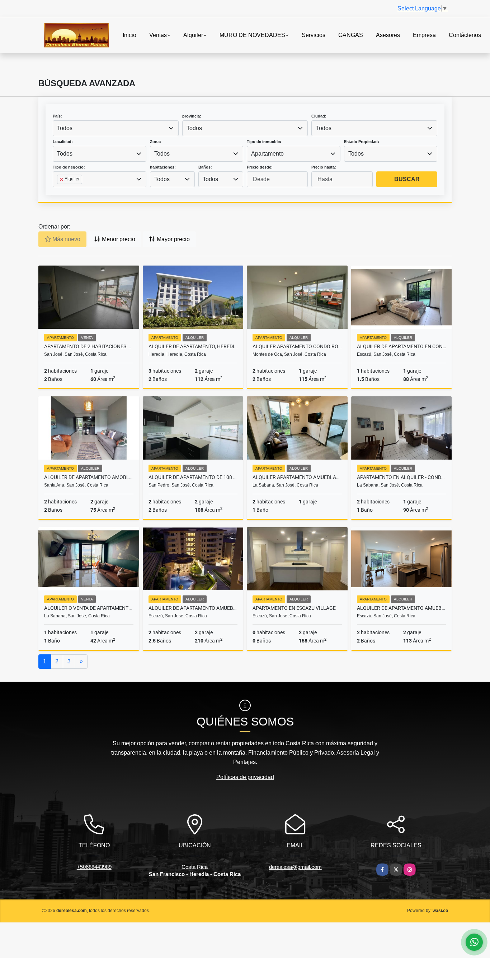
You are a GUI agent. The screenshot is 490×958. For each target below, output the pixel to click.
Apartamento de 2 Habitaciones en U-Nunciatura (88, 346)
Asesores (388, 35)
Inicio (129, 35)
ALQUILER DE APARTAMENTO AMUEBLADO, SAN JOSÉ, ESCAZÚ (193, 608)
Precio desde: (260, 167)
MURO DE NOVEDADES (252, 35)
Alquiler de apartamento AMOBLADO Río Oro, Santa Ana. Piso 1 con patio (88, 477)
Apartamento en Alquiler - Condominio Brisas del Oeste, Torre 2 (401, 477)
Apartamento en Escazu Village (294, 608)
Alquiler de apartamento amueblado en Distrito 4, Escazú (401, 608)
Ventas (158, 35)
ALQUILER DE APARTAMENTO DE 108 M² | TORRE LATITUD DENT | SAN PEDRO (193, 477)
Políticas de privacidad (245, 777)
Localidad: (63, 141)
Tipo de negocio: (69, 167)
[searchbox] (59, 190)
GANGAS (350, 35)
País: (57, 116)
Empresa (424, 35)
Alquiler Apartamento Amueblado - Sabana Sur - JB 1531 (297, 477)
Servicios (313, 35)
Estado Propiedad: (361, 141)
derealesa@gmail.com (295, 867)
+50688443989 (94, 867)
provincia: (191, 116)
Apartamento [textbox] (267, 154)
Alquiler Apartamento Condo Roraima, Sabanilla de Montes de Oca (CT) (297, 346)
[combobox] (116, 128)
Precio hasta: (323, 167)
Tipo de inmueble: (264, 141)
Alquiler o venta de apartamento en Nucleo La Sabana (88, 608)
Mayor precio (172, 239)
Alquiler (193, 35)
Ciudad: (318, 116)
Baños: (205, 167)
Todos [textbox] (64, 128)
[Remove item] (62, 179)
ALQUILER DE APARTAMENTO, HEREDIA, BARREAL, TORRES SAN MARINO (193, 346)
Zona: (155, 141)
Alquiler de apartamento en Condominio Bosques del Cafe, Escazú (401, 346)
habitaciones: (163, 167)
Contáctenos (465, 35)
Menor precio (117, 239)
